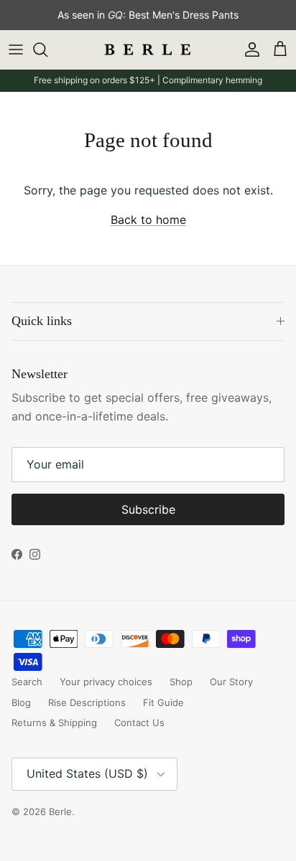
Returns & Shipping (54, 722)
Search (26, 681)
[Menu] (16, 49)
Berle (60, 811)
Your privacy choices (106, 681)
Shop (181, 681)
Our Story (231, 681)
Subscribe (148, 509)
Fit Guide (163, 702)
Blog (21, 702)
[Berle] (148, 49)
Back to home (148, 219)
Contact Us (139, 722)
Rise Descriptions (87, 702)
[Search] (47, 49)
